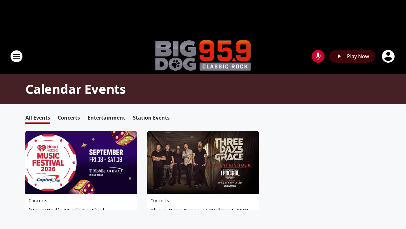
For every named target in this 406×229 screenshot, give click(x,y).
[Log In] (389, 56)
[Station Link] (203, 56)
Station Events (151, 117)
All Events (37, 117)
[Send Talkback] (318, 56)
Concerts (69, 117)
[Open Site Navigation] (16, 56)
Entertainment (106, 117)
